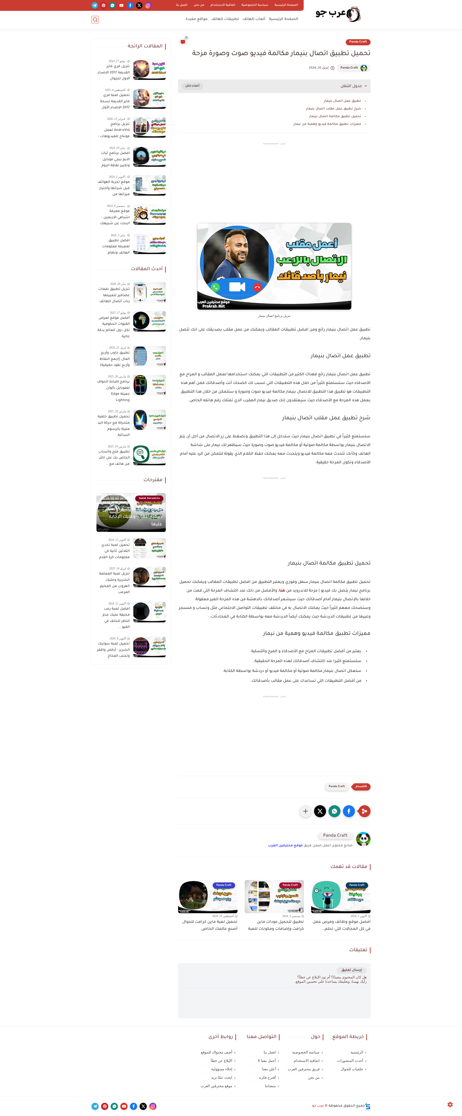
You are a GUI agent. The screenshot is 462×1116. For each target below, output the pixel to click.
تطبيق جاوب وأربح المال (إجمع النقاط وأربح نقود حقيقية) (114, 359)
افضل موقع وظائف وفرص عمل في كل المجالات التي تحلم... (342, 925)
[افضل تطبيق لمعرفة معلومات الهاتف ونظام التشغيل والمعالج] (149, 244)
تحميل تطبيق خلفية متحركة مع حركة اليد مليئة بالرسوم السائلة (113, 426)
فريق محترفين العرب (304, 1069)
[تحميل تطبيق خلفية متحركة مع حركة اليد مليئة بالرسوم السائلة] (149, 420)
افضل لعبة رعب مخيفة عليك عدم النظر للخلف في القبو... (116, 618)
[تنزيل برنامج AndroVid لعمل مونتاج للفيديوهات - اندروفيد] (149, 127)
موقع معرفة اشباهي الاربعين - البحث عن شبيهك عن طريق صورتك (115, 218)
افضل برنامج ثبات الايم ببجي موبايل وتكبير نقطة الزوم (115, 160)
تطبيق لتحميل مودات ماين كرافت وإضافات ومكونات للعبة (276, 925)
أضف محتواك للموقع (216, 1052)
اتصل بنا (181, 5)
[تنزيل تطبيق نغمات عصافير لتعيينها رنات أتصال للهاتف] (149, 292)
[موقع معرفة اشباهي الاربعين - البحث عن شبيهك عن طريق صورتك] (149, 214)
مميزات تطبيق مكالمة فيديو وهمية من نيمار (327, 124)
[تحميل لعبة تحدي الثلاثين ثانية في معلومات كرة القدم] (149, 548)
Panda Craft (358, 42)
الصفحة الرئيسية (286, 5)
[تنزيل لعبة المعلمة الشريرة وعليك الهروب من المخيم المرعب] (149, 577)
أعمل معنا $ (267, 1061)
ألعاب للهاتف (254, 19)
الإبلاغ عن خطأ (221, 1061)
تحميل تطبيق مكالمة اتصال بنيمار (335, 116)
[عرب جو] (338, 14)
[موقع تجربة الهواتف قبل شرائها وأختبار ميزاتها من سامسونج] (149, 185)
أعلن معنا (269, 1069)
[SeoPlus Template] (368, 1106)
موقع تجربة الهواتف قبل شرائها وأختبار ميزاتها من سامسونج (113, 189)
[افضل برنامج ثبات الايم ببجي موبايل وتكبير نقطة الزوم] (149, 156)
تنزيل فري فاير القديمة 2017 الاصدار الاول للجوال (114, 73)
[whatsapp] (112, 5)
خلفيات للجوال (352, 1069)
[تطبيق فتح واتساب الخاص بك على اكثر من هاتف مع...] (149, 455)
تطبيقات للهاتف (225, 19)
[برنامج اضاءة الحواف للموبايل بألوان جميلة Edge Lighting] (149, 385)
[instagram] (148, 5)
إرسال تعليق (351, 970)
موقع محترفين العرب (285, 846)
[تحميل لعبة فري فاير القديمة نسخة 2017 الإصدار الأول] (149, 98)
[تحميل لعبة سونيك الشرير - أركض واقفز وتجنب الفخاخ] (149, 647)
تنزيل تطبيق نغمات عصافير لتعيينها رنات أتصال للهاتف (114, 295)
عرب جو (318, 1106)
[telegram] (94, 5)
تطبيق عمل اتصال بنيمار (342, 101)
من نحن (199, 5)
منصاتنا (270, 1086)
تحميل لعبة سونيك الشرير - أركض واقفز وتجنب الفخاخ (113, 650)
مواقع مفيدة (197, 19)
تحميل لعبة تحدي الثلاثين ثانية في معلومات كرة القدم (114, 551)
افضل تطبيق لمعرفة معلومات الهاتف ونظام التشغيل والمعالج (115, 248)
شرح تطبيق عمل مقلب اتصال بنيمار (333, 109)
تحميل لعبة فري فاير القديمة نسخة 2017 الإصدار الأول (115, 102)
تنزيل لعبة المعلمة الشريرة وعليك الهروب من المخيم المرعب (114, 583)
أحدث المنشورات (350, 1061)
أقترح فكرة (267, 1077)
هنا (282, 591)
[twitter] (139, 5)
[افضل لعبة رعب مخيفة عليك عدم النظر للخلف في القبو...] (149, 612)
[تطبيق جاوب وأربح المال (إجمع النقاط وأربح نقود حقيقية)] (149, 356)
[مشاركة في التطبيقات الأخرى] (306, 811)
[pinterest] (103, 5)
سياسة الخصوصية (255, 5)
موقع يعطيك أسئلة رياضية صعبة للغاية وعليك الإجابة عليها (134, 517)
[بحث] (95, 19)
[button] (349, 811)
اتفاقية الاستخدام (223, 5)
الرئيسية (357, 1052)
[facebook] (130, 5)
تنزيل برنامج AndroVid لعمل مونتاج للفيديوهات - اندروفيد (114, 131)
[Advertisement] (274, 187)
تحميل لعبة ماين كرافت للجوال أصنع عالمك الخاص (209, 925)
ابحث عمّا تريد (221, 1077)
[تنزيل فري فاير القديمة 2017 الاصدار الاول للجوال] (149, 69)
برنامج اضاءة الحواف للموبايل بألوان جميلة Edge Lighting (113, 391)
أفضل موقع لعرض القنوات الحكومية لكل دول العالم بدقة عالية (113, 327)
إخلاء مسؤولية (221, 1069)
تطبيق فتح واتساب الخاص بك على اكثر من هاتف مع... (114, 458)
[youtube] (121, 5)
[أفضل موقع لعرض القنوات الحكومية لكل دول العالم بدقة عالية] (149, 321)
